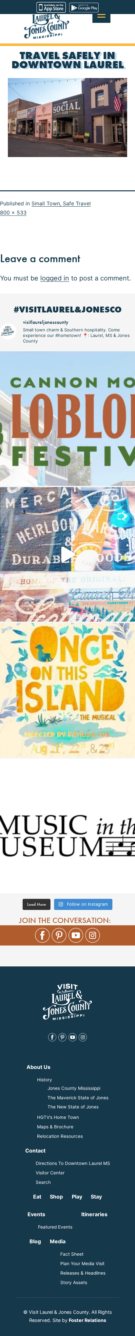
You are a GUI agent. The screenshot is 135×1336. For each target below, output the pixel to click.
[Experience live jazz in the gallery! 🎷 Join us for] (67, 826)
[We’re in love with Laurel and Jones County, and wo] (67, 554)
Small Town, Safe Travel (61, 203)
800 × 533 (13, 212)
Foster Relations (87, 1320)
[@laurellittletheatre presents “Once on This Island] (67, 690)
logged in (54, 278)
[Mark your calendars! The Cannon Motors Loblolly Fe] (67, 418)
